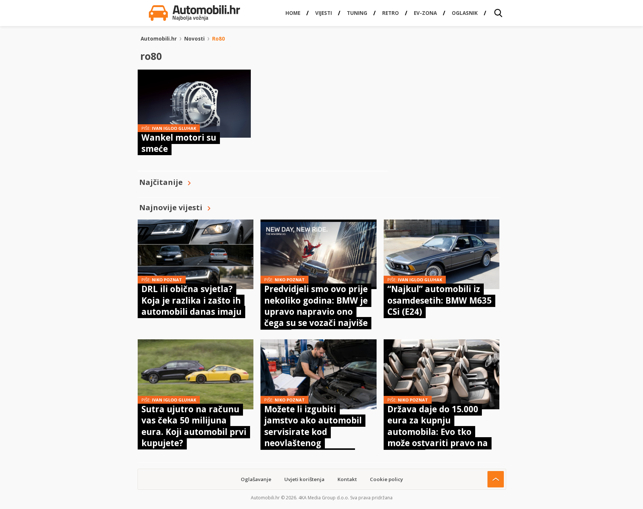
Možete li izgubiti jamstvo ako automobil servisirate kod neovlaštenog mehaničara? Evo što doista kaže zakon (313, 437)
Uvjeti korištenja (304, 479)
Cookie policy (386, 479)
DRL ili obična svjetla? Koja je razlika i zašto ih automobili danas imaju (191, 300)
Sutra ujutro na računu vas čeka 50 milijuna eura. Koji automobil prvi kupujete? (193, 426)
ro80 (218, 38)
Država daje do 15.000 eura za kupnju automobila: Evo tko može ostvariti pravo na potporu (437, 431)
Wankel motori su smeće (178, 143)
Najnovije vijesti (170, 207)
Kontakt (347, 479)
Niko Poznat (167, 279)
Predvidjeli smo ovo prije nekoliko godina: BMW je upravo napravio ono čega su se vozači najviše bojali (316, 311)
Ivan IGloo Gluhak (174, 128)
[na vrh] (495, 479)
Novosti (194, 38)
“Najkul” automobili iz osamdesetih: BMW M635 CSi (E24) (439, 300)
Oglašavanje (256, 479)
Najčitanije (161, 182)
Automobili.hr (159, 38)
